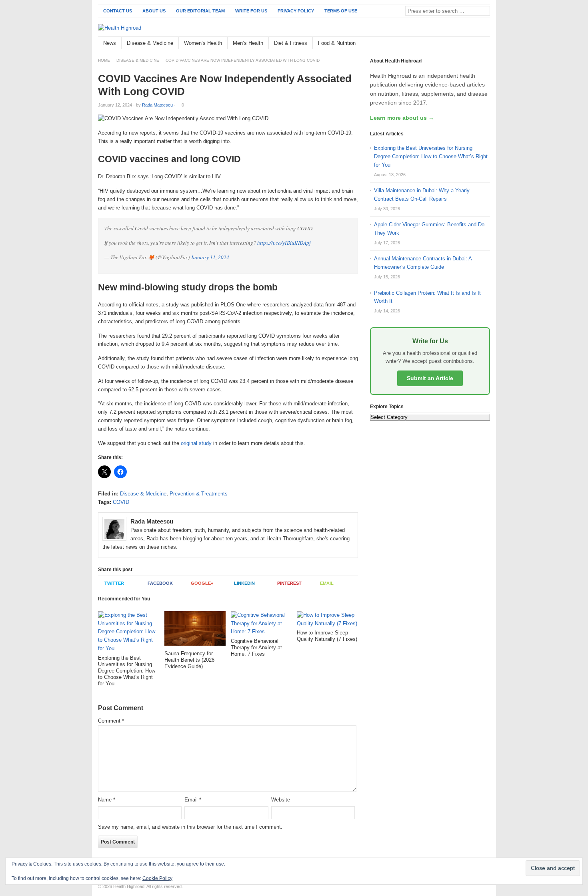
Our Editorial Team (200, 10)
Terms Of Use (340, 10)
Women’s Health (203, 43)
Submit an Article (430, 378)
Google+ (202, 583)
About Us (154, 10)
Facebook (160, 583)
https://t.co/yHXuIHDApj (284, 242)
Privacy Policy (296, 10)
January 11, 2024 (210, 257)
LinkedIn (244, 583)
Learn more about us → (402, 118)
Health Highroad (128, 886)
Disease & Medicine (150, 43)
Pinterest (289, 583)
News (109, 43)
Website (280, 800)
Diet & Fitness (290, 43)
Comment (111, 721)
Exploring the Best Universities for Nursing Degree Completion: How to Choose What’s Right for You (431, 156)
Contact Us (117, 10)
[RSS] (485, 43)
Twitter (114, 583)
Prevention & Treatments (199, 494)
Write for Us (251, 10)
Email (327, 583)
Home (104, 60)
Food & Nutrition (337, 43)
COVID (121, 502)
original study (196, 443)
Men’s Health (248, 43)
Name (106, 800)
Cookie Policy (157, 878)
